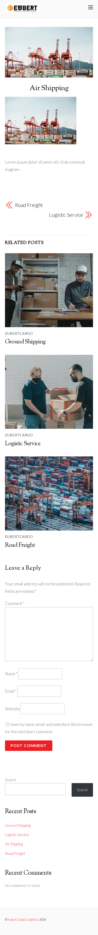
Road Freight (29, 205)
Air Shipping (49, 88)
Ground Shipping (25, 342)
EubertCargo (19, 333)
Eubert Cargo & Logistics (23, 919)
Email (11, 691)
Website (12, 708)
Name (11, 673)
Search (10, 780)
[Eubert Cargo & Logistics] (23, 11)
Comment (14, 603)
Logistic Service (66, 215)
